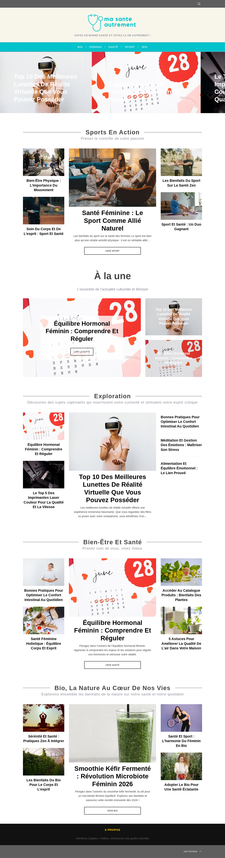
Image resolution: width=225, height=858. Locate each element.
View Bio (112, 810)
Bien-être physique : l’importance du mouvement (43, 185)
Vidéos (104, 838)
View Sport (112, 251)
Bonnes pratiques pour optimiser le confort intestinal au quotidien (180, 421)
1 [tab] (207, 80)
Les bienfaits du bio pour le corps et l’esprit (43, 784)
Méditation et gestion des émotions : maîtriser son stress (181, 445)
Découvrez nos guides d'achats (130, 838)
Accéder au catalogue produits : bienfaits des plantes (181, 595)
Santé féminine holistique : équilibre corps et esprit (43, 643)
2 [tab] (128, 336)
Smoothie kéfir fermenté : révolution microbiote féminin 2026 (112, 776)
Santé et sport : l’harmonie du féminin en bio (181, 741)
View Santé (112, 665)
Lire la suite (82, 351)
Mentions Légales (87, 838)
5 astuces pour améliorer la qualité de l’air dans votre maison (181, 643)
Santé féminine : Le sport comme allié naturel (112, 220)
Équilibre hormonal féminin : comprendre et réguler (43, 449)
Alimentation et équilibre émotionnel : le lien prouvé (179, 468)
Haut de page (190, 852)
